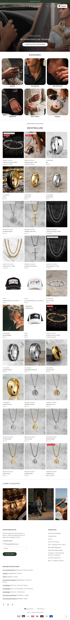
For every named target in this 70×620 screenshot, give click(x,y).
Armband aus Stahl (7, 160)
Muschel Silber (29, 404)
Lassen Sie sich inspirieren (35, 44)
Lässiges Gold (7, 404)
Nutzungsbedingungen (54, 547)
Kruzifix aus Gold (30, 231)
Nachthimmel (7, 335)
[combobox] (62, 6)
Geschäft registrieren (54, 558)
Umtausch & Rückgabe (54, 533)
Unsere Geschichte (53, 542)
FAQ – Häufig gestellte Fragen (57, 544)
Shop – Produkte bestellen (55, 560)
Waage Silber (7, 439)
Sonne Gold (50, 473)
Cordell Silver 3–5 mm (10, 162)
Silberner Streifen (31, 369)
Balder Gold (50, 369)
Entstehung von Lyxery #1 (11, 300)
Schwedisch (40, 608)
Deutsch (63, 6)
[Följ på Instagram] (8, 604)
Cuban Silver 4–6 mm (31, 162)
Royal (4, 196)
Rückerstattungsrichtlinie (55, 550)
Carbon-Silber (7, 369)
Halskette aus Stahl (51, 229)
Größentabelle (52, 536)
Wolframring (49, 160)
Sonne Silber (29, 473)
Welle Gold (28, 439)
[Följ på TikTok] (12, 604)
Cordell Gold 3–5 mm (53, 335)
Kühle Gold (6, 473)
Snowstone (50, 300)
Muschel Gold (50, 404)
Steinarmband (49, 298)
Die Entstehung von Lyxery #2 (34, 300)
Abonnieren (9, 554)
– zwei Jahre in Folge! (35, 2)
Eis (47, 162)
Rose (26, 335)
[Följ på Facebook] (3, 604)
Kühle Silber (50, 439)
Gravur (50, 539)
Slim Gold (28, 196)
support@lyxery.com (12, 544)
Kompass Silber (7, 231)
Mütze (4, 298)
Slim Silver (49, 196)
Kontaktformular (7, 540)
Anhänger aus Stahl (8, 229)
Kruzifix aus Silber (31, 266)
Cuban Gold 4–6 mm (9, 266)
